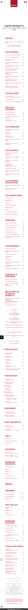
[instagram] (1, 559)
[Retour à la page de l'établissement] (14, 3)
